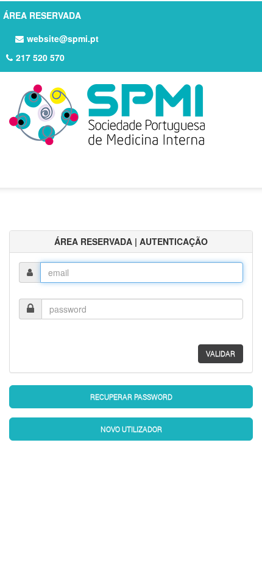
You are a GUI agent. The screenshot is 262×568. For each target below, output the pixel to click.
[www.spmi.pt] (131, 114)
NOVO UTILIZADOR (131, 429)
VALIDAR (220, 353)
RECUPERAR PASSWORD (131, 397)
